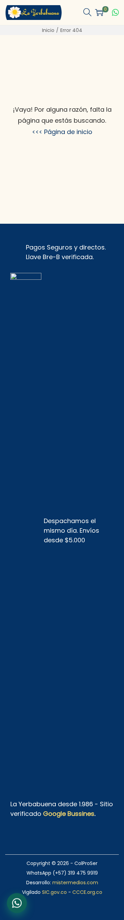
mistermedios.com (75, 882)
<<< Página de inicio (62, 132)
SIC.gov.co (54, 892)
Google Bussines (68, 813)
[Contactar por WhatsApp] (115, 12)
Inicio (48, 30)
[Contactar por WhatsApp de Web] (17, 903)
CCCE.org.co (87, 892)
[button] (87, 12)
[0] (99, 12)
